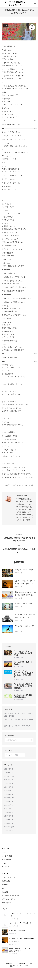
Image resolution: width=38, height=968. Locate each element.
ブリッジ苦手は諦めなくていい (25, 627)
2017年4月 (7, 794)
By (20, 485)
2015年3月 (7, 823)
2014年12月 (8, 827)
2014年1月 (7, 830)
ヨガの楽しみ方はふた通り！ (25, 603)
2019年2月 (7, 787)
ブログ (5, 25)
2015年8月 (7, 816)
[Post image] (7, 573)
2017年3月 (7, 798)
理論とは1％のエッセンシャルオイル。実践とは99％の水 (25, 593)
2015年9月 (7, 812)
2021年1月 (7, 780)
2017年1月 (7, 805)
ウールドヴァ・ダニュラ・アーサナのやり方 (19, 713)
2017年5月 (7, 791)
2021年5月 (7, 769)
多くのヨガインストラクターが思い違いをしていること (25, 616)
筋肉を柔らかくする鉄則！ (24, 570)
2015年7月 (7, 820)
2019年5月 (7, 783)
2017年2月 (7, 801)
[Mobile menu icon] (35, 3)
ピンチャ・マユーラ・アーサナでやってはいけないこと (25, 582)
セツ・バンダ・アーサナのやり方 (15, 720)
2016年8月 (7, 809)
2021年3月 (7, 773)
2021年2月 (7, 776)
